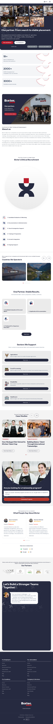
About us (4, 684)
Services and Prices (6, 667)
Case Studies (5, 669)
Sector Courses (5, 687)
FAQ (3, 673)
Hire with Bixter (7, 42)
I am (6, 621)
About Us (4, 665)
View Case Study (8, 450)
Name (6, 607)
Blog (3, 675)
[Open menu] (50, 2)
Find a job (29, 669)
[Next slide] (49, 258)
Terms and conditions (30, 717)
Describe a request (9, 628)
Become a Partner (31, 689)
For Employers (20, 42)
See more (26, 334)
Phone (28, 614)
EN (46, 1)
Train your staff (31, 46)
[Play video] (26, 109)
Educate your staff (6, 671)
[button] (25, 540)
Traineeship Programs (26, 499)
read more (6, 535)
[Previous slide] (44, 258)
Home (3, 663)
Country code (8, 614)
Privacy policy (21, 717)
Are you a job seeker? (44, 46)
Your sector (30, 621)
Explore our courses (31, 671)
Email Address (30, 607)
